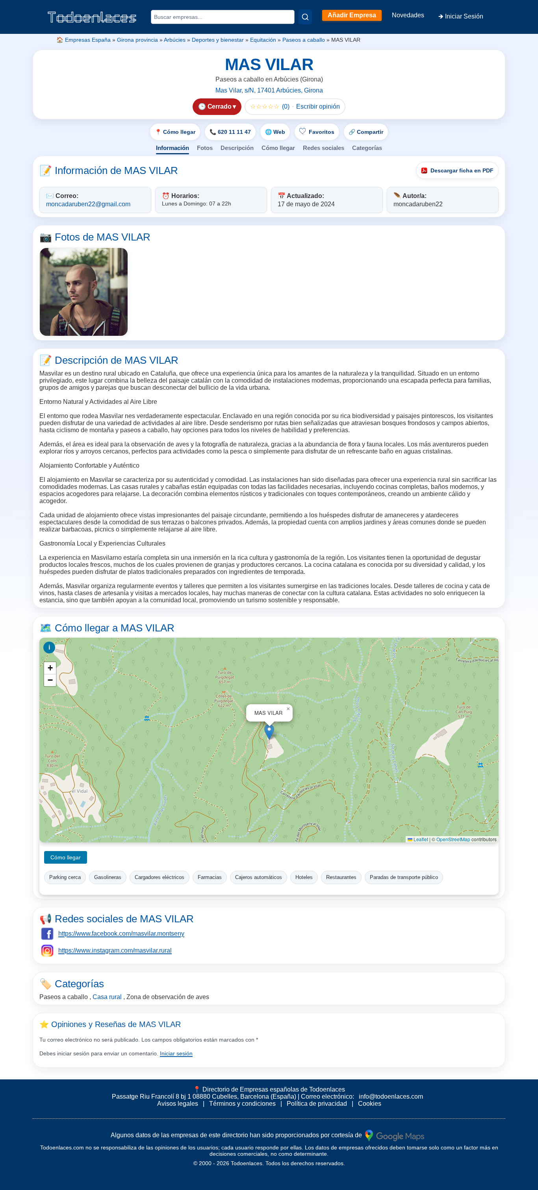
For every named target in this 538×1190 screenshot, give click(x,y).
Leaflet (420, 839)
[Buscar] (305, 16)
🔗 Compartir (366, 132)
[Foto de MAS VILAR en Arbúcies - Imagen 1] (83, 292)
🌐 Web (275, 132)
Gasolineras (107, 877)
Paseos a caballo (303, 40)
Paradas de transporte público (404, 877)
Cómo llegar (278, 147)
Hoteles (304, 877)
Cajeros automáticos (258, 877)
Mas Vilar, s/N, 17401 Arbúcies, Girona (269, 90)
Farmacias (210, 877)
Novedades (408, 15)
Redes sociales (323, 147)
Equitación (263, 40)
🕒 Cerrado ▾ (217, 106)
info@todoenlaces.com (391, 1096)
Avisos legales (177, 1103)
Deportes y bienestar (218, 40)
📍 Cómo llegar (175, 132)
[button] (269, 732)
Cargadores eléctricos (159, 877)
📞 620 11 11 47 (230, 132)
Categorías (367, 147)
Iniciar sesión (176, 1053)
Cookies (369, 1103)
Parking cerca (65, 877)
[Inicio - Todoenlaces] (92, 17)
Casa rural (107, 997)
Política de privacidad (317, 1103)
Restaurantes (341, 877)
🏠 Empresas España (83, 40)
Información (172, 147)
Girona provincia (137, 40)
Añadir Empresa (352, 15)
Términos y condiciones (242, 1103)
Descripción (237, 147)
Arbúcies (175, 40)
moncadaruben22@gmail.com (88, 204)
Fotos (205, 147)
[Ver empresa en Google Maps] (394, 1135)
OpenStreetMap (453, 839)
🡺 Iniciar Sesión (460, 16)
